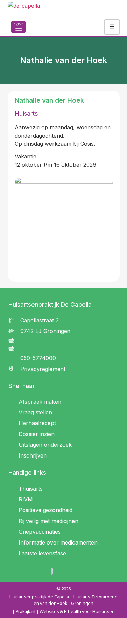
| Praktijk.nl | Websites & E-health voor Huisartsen (63, 611)
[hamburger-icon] (112, 27)
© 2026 (63, 589)
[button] (38, 27)
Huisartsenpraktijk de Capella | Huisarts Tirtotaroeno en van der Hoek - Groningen (63, 600)
